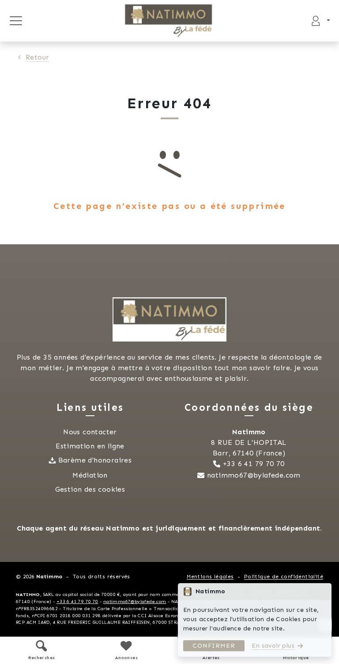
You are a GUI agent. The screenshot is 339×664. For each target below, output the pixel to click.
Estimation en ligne (90, 446)
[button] (41, 650)
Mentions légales (210, 576)
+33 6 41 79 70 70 (254, 463)
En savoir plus (273, 645)
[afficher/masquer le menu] (15, 20)
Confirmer (213, 645)
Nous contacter (90, 432)
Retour (37, 57)
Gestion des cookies (90, 489)
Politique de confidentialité (283, 576)
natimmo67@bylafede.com (254, 475)
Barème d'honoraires (95, 460)
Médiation (90, 475)
